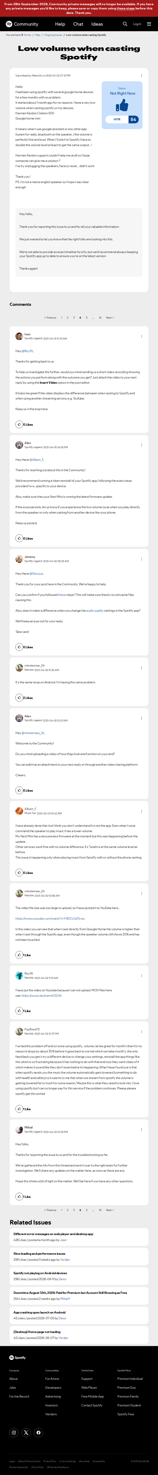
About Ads (84, 1461)
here (31, 486)
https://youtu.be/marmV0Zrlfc (42, 995)
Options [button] (142, 75)
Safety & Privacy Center (29, 1461)
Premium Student (129, 1405)
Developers (53, 1387)
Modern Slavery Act (18, 1467)
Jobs (12, 1387)
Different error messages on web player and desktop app (53, 1234)
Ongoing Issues (53, 35)
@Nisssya (36, 573)
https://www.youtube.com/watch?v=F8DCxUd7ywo (50, 918)
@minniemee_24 (33, 733)
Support (86, 1379)
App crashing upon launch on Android (39, 1312)
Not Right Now (122, 93)
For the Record (19, 1396)
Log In (137, 24)
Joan (63, 1240)
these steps (126, 8)
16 (100, 318)
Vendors (51, 1414)
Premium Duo (126, 1387)
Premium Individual (130, 1379)
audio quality (95, 610)
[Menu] (149, 24)
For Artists (52, 1379)
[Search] (125, 24)
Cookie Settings (67, 1461)
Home (27, 35)
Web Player (89, 1387)
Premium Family (128, 1396)
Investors (51, 1405)
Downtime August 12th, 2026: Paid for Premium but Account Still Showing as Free (70, 1293)
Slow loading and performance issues (39, 1254)
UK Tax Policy (37, 1467)
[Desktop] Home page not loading (37, 1332)
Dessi (62, 1279)
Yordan (65, 1259)
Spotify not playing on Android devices (40, 1273)
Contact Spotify (92, 1405)
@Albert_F (36, 459)
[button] (117, 119)
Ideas (97, 24)
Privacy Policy (49, 1461)
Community (26, 24)
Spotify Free (125, 1414)
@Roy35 (27, 351)
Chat (78, 24)
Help (60, 24)
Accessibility (99, 1461)
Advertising (53, 1396)
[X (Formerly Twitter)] (26, 1432)
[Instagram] (13, 1432)
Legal (12, 1461)
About (13, 1379)
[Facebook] (38, 1432)
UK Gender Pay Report (58, 1467)
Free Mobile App (92, 1396)
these (62, 595)
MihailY (65, 1299)
